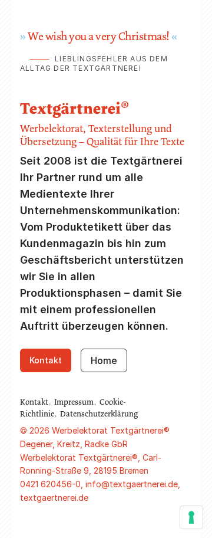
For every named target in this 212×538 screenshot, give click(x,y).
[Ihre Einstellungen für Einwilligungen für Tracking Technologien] (191, 517)
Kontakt (45, 360)
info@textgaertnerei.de (131, 484)
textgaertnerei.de (54, 498)
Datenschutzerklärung (99, 413)
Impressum (74, 401)
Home (104, 360)
